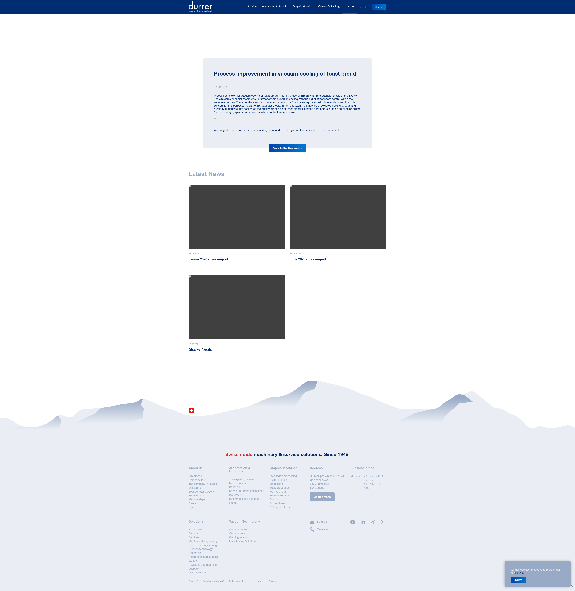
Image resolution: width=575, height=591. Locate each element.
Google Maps (322, 496)
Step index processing (283, 476)
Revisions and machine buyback (203, 566)
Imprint (258, 581)
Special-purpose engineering (246, 490)
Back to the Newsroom (287, 148)
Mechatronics (237, 483)
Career (193, 503)
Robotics (234, 487)
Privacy (272, 581)
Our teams (195, 487)
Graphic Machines (303, 6)
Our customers (198, 572)
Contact (379, 7)
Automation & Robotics (275, 6)
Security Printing (280, 495)
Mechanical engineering (203, 541)
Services (194, 537)
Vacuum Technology (329, 6)
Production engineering (203, 545)
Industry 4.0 (236, 494)
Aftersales (195, 552)
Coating (274, 499)
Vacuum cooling (238, 529)
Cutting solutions (280, 507)
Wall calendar (278, 491)
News (192, 507)
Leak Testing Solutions (242, 541)
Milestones (195, 476)
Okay (518, 579)
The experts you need (242, 479)
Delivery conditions (238, 581)
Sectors (193, 533)
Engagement (196, 495)
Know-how (195, 529)
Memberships (197, 499)
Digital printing (278, 479)
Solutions (252, 6)
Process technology (201, 549)
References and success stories (244, 500)
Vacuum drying (238, 533)
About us (350, 6)
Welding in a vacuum (241, 537)
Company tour (197, 479)
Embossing (276, 483)
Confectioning (278, 503)
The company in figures (203, 483)
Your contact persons (202, 491)
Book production (280, 487)
